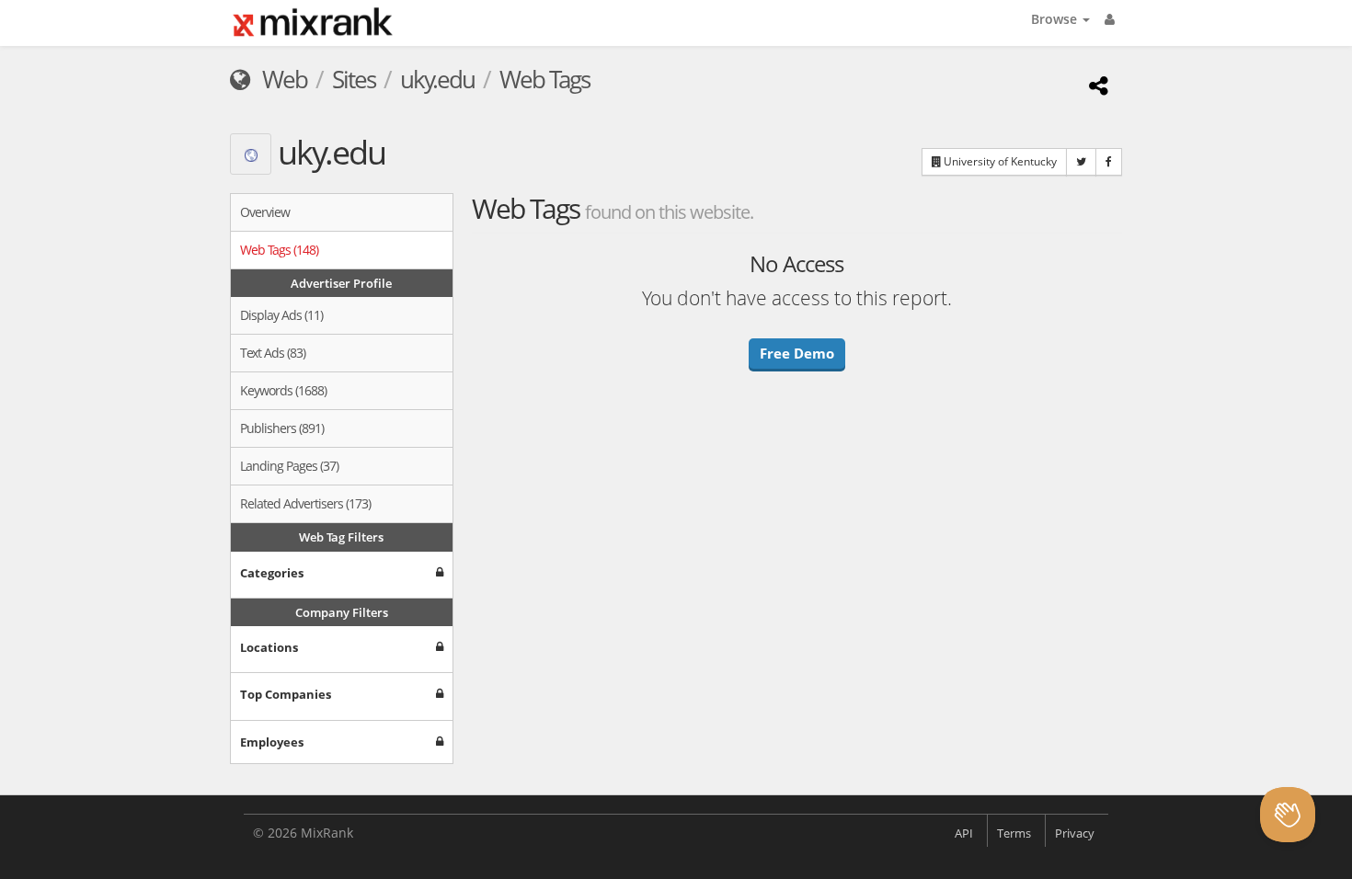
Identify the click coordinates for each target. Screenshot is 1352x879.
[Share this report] (1095, 85)
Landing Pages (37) (289, 465)
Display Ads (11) (281, 315)
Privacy (1074, 833)
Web (282, 79)
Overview (265, 212)
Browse (1056, 19)
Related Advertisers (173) (305, 503)
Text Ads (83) (272, 352)
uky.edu (437, 79)
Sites (353, 79)
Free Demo (797, 353)
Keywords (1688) (283, 390)
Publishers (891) (282, 428)
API (964, 833)
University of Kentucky (999, 161)
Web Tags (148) (279, 249)
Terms (1014, 833)
